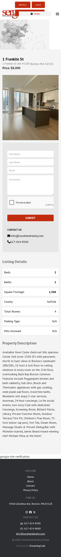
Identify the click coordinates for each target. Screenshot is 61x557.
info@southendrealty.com (27, 236)
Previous (6, 107)
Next (54, 107)
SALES (38, 5)
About (30, 481)
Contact (30, 485)
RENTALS (23, 5)
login (37, 14)
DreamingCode (37, 545)
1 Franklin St (13, 59)
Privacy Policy (30, 490)
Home (30, 476)
